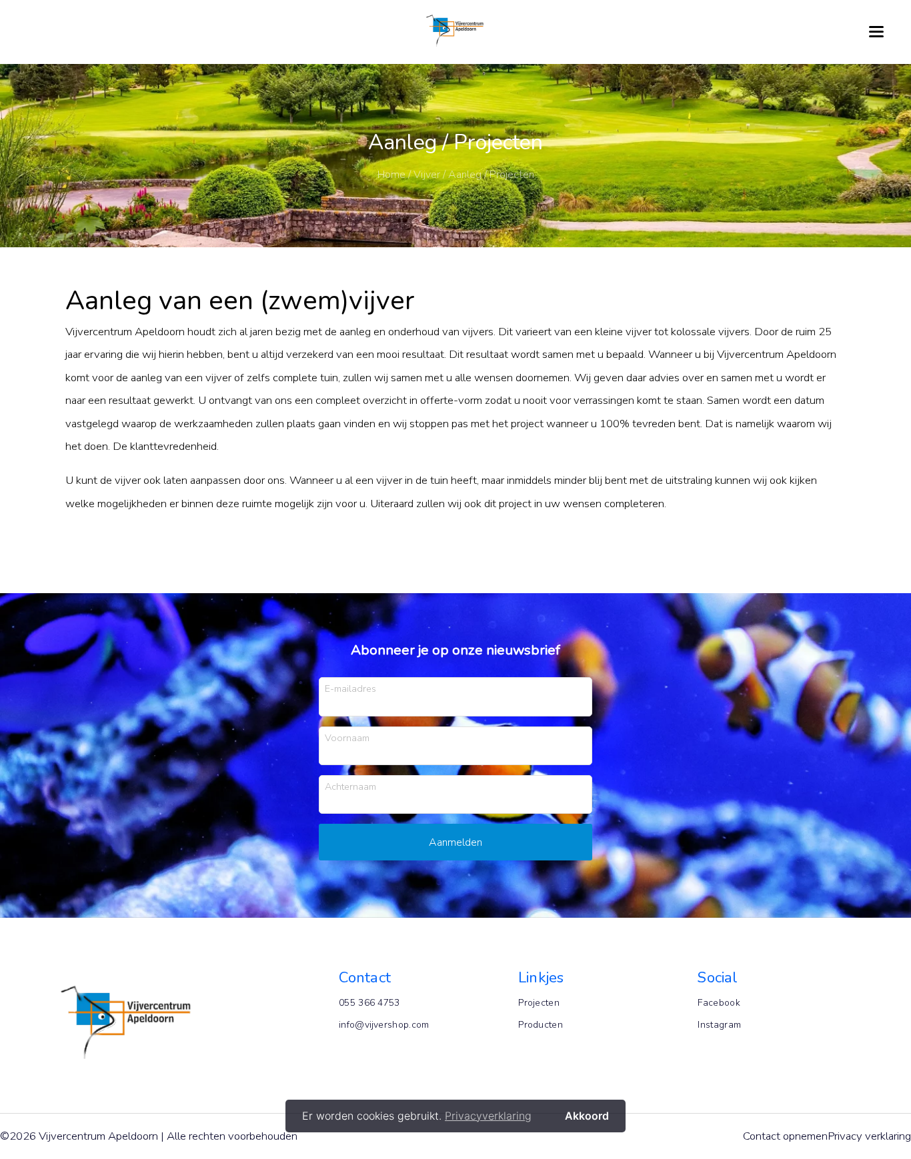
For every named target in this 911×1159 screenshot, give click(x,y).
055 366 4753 (369, 1002)
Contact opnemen (785, 1136)
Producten (540, 1024)
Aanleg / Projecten (491, 174)
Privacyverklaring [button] (488, 1115)
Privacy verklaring (869, 1136)
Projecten (539, 1002)
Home (391, 174)
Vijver (426, 174)
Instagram (719, 1024)
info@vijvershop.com (384, 1024)
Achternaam (350, 786)
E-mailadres (350, 688)
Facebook (719, 1002)
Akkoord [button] (587, 1115)
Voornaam (347, 737)
